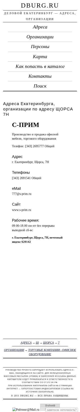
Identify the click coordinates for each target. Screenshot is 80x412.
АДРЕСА (26, 342)
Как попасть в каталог (40, 66)
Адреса (40, 27)
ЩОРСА (48, 342)
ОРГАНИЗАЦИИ (14, 350)
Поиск (40, 86)
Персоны (40, 46)
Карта (40, 56)
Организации (40, 36)
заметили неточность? (61, 410)
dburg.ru (40, 5)
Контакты (40, 76)
